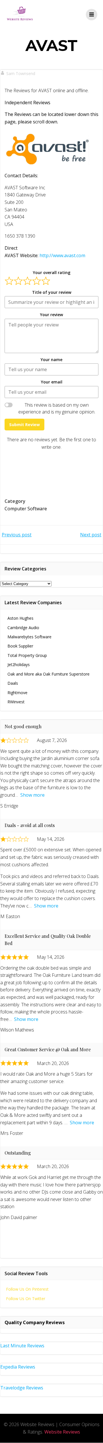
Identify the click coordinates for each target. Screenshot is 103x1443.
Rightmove (17, 692)
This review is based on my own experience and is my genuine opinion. (56, 408)
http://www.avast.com (62, 255)
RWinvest (16, 701)
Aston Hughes (20, 618)
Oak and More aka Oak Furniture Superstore (48, 674)
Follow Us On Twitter (25, 1298)
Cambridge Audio (23, 627)
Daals (12, 683)
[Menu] (91, 14)
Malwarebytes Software (29, 636)
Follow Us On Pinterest (27, 1289)
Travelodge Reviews (21, 1388)
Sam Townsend (20, 73)
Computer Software (26, 508)
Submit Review (24, 424)
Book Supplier (20, 646)
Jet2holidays (18, 664)
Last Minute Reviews (22, 1345)
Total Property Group (27, 655)
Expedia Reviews (17, 1367)
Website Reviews (62, 1432)
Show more (32, 795)
